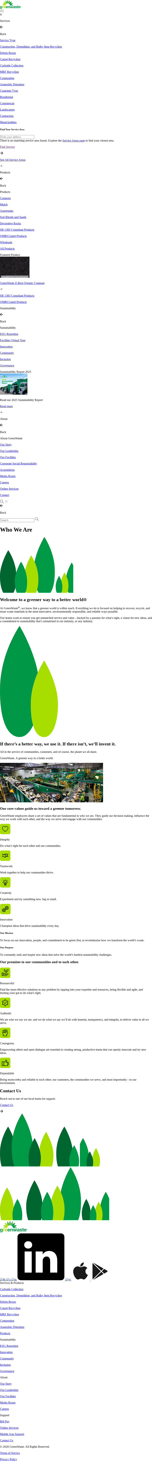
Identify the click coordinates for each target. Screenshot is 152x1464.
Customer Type (9, 90)
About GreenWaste (11, 438)
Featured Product (10, 254)
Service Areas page (73, 140)
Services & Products (12, 1282)
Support (4, 1415)
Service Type (7, 40)
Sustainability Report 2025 (15, 371)
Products (5, 191)
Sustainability (8, 327)
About (3, 1377)
